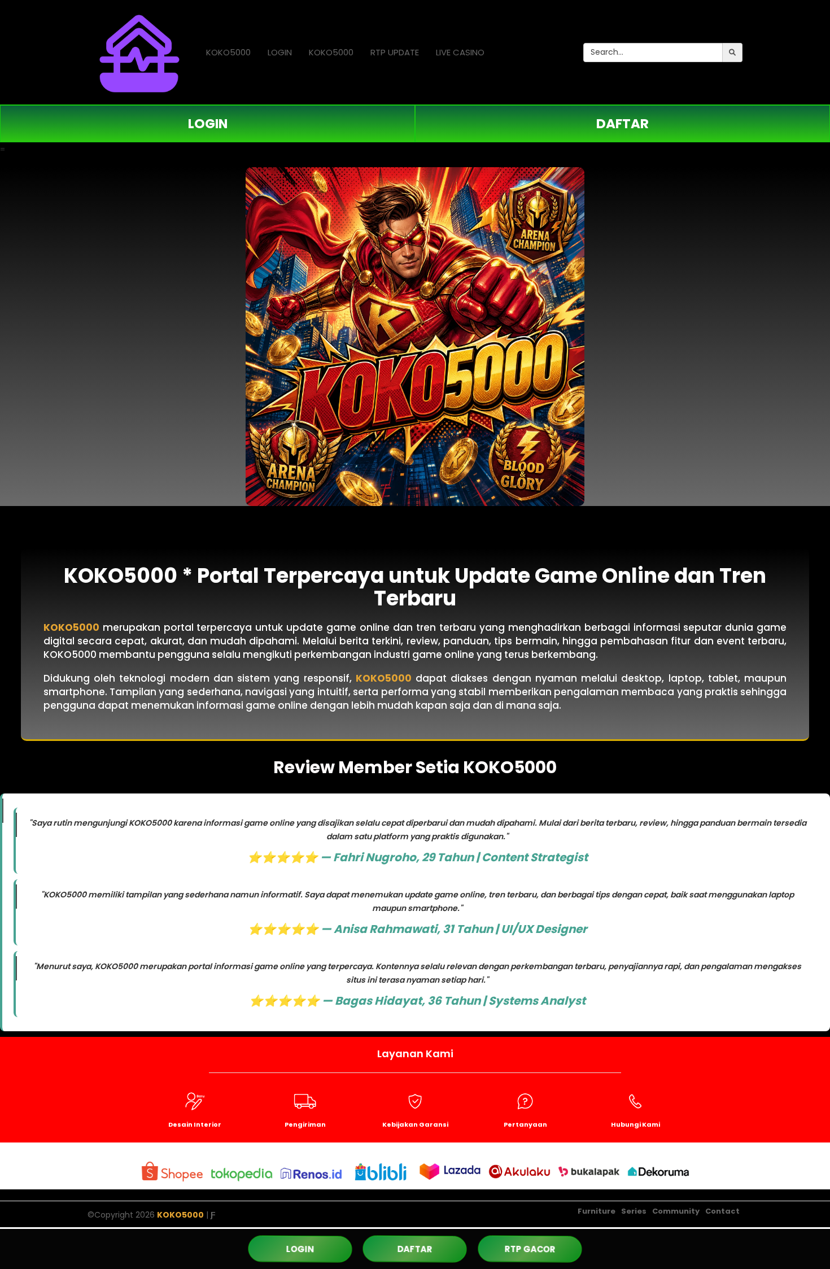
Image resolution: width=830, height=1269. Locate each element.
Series (633, 1211)
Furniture (596, 1211)
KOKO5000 (228, 52)
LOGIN (280, 52)
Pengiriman (305, 1124)
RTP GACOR (530, 1248)
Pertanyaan (525, 1124)
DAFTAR (622, 124)
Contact (722, 1211)
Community (676, 1211)
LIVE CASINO (460, 52)
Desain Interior (194, 1124)
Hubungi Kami (635, 1124)
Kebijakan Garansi (415, 1124)
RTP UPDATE (394, 52)
